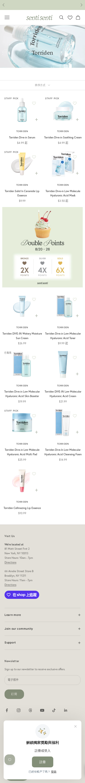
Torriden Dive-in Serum (22, 137)
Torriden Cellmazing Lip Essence (22, 508)
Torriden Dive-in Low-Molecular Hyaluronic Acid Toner (63, 336)
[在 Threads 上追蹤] (30, 710)
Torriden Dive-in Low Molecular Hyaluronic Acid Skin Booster (22, 394)
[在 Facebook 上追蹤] (7, 710)
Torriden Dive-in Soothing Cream (63, 137)
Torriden (22, 131)
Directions (10, 562)
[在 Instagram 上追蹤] (18, 710)
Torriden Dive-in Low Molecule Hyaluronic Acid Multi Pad (22, 452)
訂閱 (14, 694)
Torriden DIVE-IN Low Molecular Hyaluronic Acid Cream (63, 394)
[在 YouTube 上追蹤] (42, 710)
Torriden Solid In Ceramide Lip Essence (22, 193)
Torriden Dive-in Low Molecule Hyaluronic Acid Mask (63, 193)
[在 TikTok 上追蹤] (54, 710)
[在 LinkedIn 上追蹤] (65, 710)
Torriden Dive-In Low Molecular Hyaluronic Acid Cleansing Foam (63, 452)
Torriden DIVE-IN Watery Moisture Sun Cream (22, 336)
